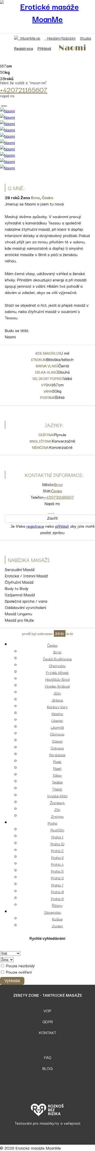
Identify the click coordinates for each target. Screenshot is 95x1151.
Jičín (57, 693)
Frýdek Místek (57, 672)
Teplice (57, 782)
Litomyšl (57, 727)
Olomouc (57, 734)
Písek (57, 761)
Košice (57, 919)
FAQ (47, 1057)
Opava (57, 741)
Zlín (57, 809)
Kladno (57, 713)
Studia (85, 38)
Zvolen (57, 926)
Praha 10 (57, 844)
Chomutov (57, 665)
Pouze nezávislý (20, 965)
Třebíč (57, 789)
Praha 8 (57, 891)
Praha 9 (57, 898)
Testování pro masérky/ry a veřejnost (48, 1123)
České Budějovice (57, 659)
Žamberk (57, 802)
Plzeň (57, 768)
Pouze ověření (18, 972)
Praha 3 (57, 857)
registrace (35, 526)
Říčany (57, 905)
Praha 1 (57, 837)
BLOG (47, 1068)
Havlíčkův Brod (57, 679)
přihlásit (62, 526)
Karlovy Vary (57, 706)
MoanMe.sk (29, 38)
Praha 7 (57, 885)
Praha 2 (57, 850)
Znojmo (57, 816)
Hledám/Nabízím (60, 38)
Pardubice (57, 754)
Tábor (57, 775)
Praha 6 (57, 878)
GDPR (47, 1021)
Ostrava (57, 748)
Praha (52, 823)
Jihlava (57, 700)
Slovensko (52, 912)
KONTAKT (47, 1032)
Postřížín (57, 830)
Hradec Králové (57, 686)
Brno (35, 197)
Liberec (57, 720)
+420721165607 (23, 89)
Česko (47, 197)
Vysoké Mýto (57, 796)
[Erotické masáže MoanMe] (47, 12)
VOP (47, 1010)
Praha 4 (57, 864)
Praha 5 (57, 871)
